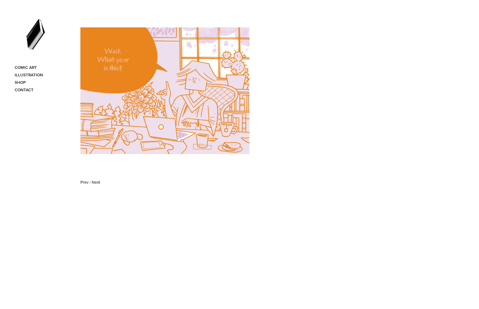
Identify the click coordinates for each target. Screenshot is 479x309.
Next (96, 182)
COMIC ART (26, 67)
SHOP (20, 82)
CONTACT (24, 90)
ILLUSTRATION (29, 75)
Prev (84, 182)
